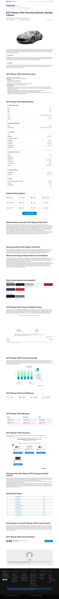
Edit (35, 440)
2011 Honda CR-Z (17, 499)
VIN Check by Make (15, 581)
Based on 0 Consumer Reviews (24, 540)
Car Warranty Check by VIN (33, 581)
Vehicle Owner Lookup (24, 580)
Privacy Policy (40, 595)
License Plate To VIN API (52, 580)
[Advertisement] (29, 24)
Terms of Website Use (34, 595)
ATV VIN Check (42, 575)
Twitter (4, 579)
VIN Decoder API (51, 578)
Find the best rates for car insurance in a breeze (17, 460)
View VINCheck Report (29, 213)
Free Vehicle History (45, 1)
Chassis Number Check (33, 585)
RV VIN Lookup (42, 577)
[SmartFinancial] (29, 446)
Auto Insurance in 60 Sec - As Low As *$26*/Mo (17, 449)
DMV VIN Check (14, 578)
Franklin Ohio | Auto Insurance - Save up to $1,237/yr (40, 449)
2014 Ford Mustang (18, 507)
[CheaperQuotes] (18, 446)
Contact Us (50, 577)
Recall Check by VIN (24, 578)
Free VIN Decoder (30, 1)
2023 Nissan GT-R (18, 510)
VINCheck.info (11, 595)
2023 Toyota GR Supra (18, 496)
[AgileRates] (41, 446)
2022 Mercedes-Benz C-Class (19, 505)
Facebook (3, 579)
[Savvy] (18, 458)
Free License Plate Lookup (38, 1)
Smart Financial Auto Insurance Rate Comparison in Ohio (29, 449)
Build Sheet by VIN (33, 575)
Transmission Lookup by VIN (33, 577)
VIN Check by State (14, 580)
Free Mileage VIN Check (24, 577)
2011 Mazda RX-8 (17, 502)
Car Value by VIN (32, 583)
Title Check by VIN (23, 575)
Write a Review (49, 541)
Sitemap (50, 581)
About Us (50, 575)
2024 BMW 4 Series (18, 504)
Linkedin (6, 579)
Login (51, 1)
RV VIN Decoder (42, 578)
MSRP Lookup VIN (33, 579)
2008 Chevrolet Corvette (18, 513)
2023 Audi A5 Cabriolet (18, 508)
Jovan (47, 19)
